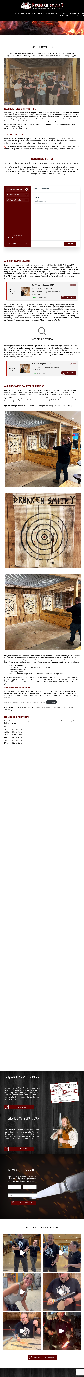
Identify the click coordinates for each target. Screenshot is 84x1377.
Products (42, 13)
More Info (22, 1149)
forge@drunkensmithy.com (17, 238)
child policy (68, 55)
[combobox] (54, 201)
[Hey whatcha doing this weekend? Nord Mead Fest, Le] (22, 1331)
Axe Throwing (64, 14)
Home (17, 13)
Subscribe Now (25, 1203)
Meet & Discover (28, 13)
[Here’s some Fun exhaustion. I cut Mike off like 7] (22, 1253)
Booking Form (63, 53)
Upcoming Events (74, 14)
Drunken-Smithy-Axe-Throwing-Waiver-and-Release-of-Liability (24, 702)
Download (51, 702)
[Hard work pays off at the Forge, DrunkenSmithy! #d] (22, 1292)
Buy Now (22, 1107)
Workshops (53, 13)
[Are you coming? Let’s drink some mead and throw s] (61, 1331)
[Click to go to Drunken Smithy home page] (42, 5)
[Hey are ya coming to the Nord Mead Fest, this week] (61, 1292)
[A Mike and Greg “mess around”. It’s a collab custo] (61, 1253)
